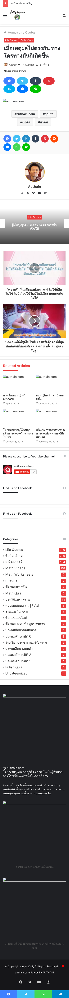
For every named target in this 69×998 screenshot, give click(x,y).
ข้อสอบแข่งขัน (16, 587)
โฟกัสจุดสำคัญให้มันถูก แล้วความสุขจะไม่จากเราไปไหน (18, 433)
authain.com (25, 114)
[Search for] (64, 16)
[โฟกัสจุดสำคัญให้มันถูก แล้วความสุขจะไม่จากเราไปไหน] (18, 417)
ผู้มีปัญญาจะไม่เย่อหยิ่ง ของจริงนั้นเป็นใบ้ (34, 227)
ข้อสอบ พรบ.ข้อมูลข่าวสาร (25, 624)
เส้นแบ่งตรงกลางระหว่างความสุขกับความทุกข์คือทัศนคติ (50, 433)
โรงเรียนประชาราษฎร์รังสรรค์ (26, 642)
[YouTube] (40, 193)
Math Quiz (13, 593)
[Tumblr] (35, 81)
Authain (13, 64)
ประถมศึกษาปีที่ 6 (18, 636)
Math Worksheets (19, 574)
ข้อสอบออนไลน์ (16, 618)
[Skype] (9, 89)
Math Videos (15, 568)
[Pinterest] (49, 81)
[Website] (23, 193)
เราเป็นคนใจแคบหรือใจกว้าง (24, 3)
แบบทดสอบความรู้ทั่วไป (22, 605)
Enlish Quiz (13, 667)
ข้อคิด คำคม (27, 40)
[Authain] (17, 15)
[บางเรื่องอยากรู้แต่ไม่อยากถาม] (18, 383)
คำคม (44, 122)
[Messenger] (22, 89)
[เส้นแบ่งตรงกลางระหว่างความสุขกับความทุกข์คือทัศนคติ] (51, 417)
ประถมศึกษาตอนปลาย (21, 630)
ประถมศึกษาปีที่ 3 (18, 655)
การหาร (11, 581)
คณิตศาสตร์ (13, 562)
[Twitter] (22, 81)
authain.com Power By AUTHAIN (34, 972)
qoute (49, 114)
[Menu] (5, 16)
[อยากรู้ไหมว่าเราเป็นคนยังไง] (51, 383)
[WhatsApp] (17, 147)
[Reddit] (54, 139)
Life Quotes (27, 32)
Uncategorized (16, 673)
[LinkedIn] (26, 139)
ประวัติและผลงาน (17, 599)
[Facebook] (9, 81)
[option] (34, 223)
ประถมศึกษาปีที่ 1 (18, 661)
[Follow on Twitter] (19, 64)
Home (11, 32)
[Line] (35, 89)
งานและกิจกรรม (16, 612)
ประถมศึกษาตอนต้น (19, 648)
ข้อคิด (26, 122)
